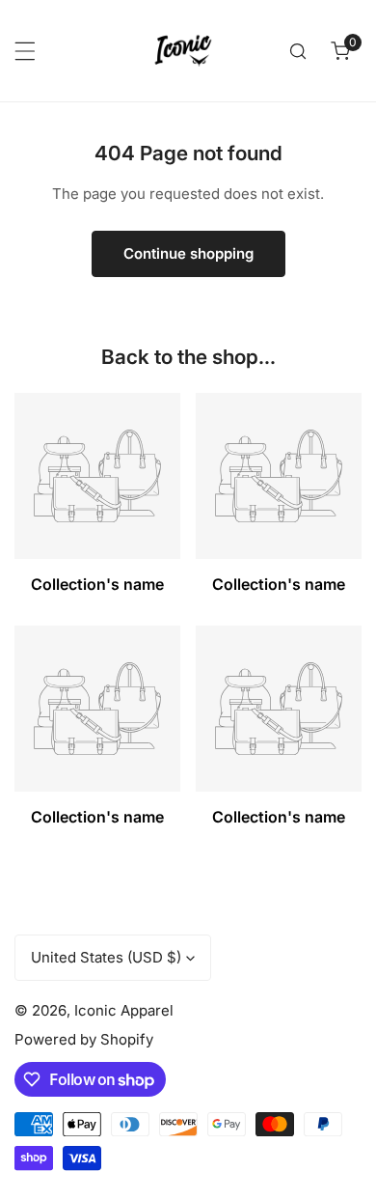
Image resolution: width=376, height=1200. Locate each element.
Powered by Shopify (83, 1039)
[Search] (298, 51)
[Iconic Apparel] (183, 50)
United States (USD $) (106, 957)
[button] (340, 51)
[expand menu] (25, 51)
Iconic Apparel (124, 1010)
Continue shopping (188, 253)
